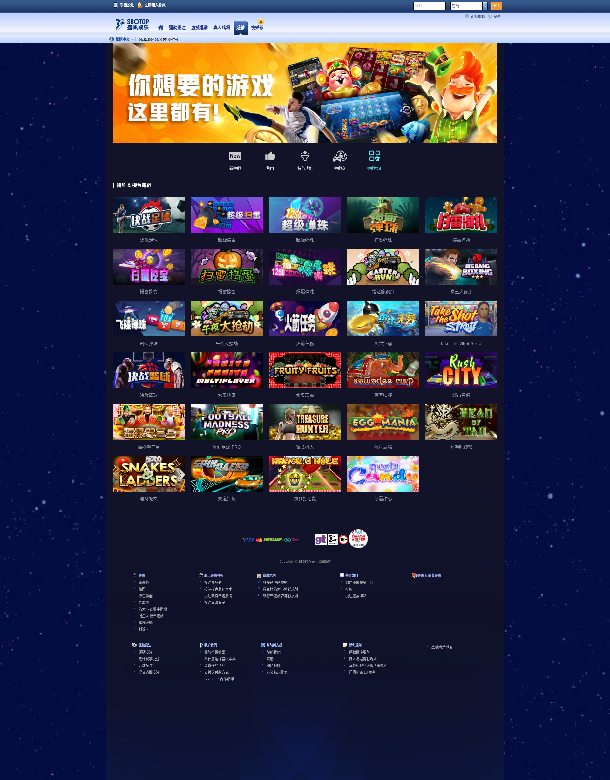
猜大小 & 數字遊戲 (153, 609)
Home (160, 28)
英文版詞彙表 (277, 672)
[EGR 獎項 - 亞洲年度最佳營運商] (358, 538)
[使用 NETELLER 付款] (273, 543)
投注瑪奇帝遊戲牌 (218, 596)
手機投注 (127, 5)
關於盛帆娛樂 (214, 652)
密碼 (455, 6)
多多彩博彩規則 (275, 583)
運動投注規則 (359, 652)
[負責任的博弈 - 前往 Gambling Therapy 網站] (321, 541)
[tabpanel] (305, 93)
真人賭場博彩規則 (363, 659)
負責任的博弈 (214, 666)
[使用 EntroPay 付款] (287, 543)
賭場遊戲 (145, 623)
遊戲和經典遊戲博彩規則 (368, 666)
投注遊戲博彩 (355, 596)
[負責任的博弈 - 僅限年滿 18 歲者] (343, 541)
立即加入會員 (155, 5)
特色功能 (145, 596)
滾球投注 (145, 666)
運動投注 (145, 652)
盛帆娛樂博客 (441, 647)
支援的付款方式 (216, 672)
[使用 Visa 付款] (248, 543)
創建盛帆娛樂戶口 (359, 583)
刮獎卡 (144, 629)
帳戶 (418, 6)
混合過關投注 (149, 672)
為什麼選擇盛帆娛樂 (220, 659)
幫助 (497, 16)
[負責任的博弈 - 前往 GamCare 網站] (333, 541)
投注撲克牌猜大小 (218, 589)
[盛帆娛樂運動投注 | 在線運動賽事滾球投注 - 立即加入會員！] (130, 27)
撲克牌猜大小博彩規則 (280, 589)
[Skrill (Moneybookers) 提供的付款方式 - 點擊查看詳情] (296, 543)
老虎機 (144, 603)
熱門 (142, 589)
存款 (348, 589)
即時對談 (478, 16)
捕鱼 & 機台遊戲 (151, 616)
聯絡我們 (274, 652)
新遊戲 (144, 583)
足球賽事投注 (149, 659)
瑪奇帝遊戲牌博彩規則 (280, 596)
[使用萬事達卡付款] (259, 543)
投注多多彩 (213, 583)
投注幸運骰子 (214, 603)
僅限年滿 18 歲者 (362, 672)
